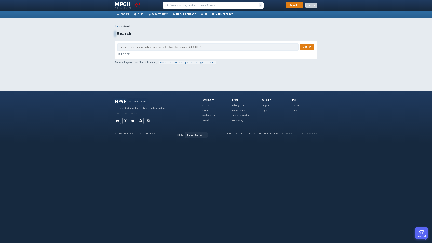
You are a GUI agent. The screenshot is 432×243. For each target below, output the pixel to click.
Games (206, 110)
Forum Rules (238, 110)
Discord (296, 105)
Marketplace (208, 115)
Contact (296, 110)
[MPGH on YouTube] (133, 121)
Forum (205, 105)
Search (307, 47)
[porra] (137, 5)
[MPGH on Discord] (118, 121)
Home (117, 26)
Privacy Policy (238, 105)
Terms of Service (240, 115)
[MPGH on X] (125, 121)
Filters (126, 54)
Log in (311, 5)
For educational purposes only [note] (299, 133)
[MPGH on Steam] (141, 121)
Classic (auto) (194, 135)
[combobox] (213, 5)
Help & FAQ (238, 120)
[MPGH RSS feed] (148, 121)
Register (295, 5)
